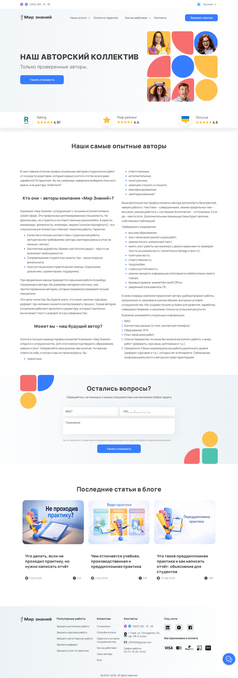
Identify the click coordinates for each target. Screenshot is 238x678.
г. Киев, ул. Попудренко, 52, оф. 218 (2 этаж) (144, 634)
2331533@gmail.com (139, 642)
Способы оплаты (106, 632)
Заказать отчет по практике (73, 650)
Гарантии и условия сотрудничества (108, 640)
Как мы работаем (136, 18)
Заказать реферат (67, 644)
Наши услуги (78, 18)
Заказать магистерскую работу (75, 638)
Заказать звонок (201, 18)
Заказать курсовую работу (72, 632)
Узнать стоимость (42, 80)
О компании (103, 626)
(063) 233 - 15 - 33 (143, 626)
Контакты (160, 18)
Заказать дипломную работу (73, 626)
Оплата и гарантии (106, 18)
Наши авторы (104, 654)
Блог (99, 660)
